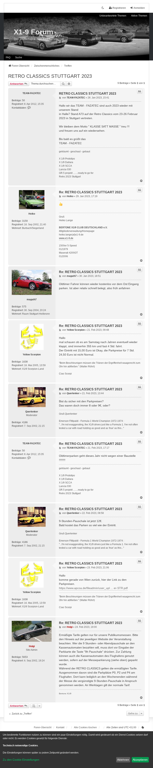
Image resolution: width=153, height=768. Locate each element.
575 (24, 306)
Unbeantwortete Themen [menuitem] (112, 15)
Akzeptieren (140, 759)
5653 (25, 657)
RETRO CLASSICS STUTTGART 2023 (50, 76)
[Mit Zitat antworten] (139, 91)
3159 (25, 221)
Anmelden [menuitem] (139, 8)
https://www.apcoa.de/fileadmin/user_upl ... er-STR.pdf (93, 588)
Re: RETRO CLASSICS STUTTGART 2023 (90, 192)
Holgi (32, 646)
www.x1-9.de (66, 238)
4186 (25, 422)
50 (23, 100)
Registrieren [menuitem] (119, 8)
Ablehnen (123, 759)
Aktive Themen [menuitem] (139, 15)
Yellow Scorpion (32, 354)
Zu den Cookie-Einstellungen (21, 759)
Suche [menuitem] (18, 57)
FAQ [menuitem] (8, 57)
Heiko (31, 213)
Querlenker (31, 411)
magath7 (32, 299)
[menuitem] (143, 727)
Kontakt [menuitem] (60, 727)
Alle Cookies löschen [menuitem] (85, 727)
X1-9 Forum (33, 32)
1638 (25, 361)
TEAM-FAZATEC (32, 93)
